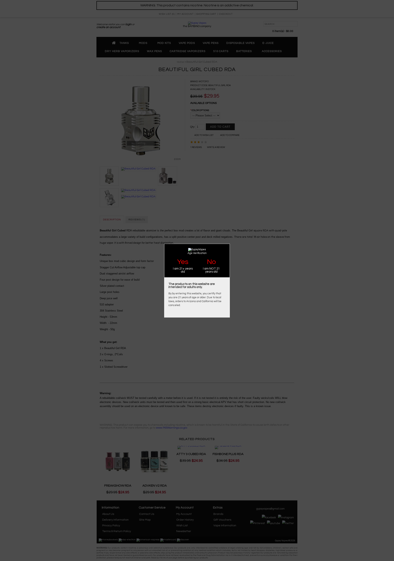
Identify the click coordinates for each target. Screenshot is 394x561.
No (211, 261)
